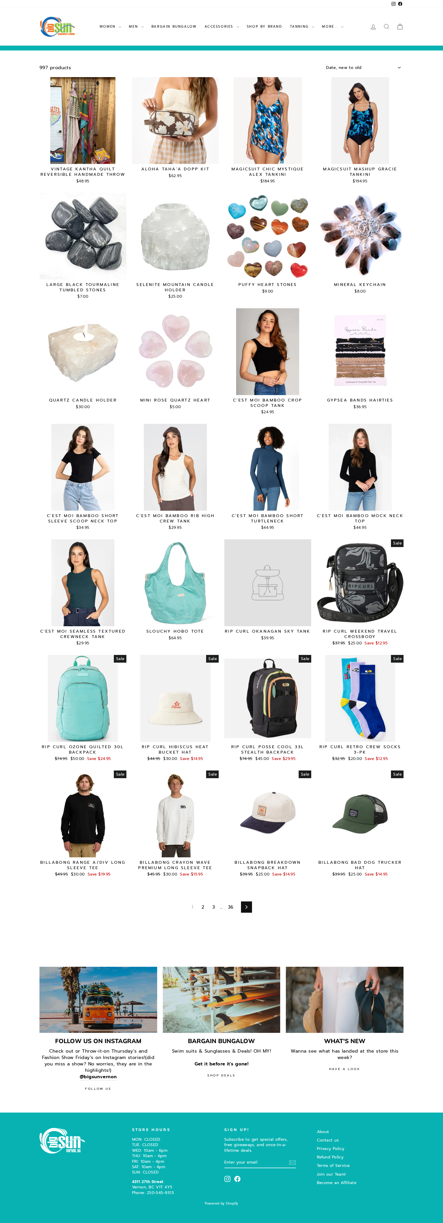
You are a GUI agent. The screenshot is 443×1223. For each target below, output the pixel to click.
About (323, 1132)
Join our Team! (331, 1174)
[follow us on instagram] (98, 1000)
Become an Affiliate (337, 1183)
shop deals (221, 1075)
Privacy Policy (331, 1149)
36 (231, 907)
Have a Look (344, 1069)
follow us (98, 1088)
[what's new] (345, 1000)
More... (331, 26)
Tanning (300, 26)
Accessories (220, 26)
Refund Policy (330, 1157)
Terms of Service (333, 1165)
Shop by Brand (264, 26)
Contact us (328, 1140)
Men (134, 26)
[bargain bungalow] (221, 1000)
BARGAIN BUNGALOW (174, 26)
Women (108, 26)
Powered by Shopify (221, 1203)
